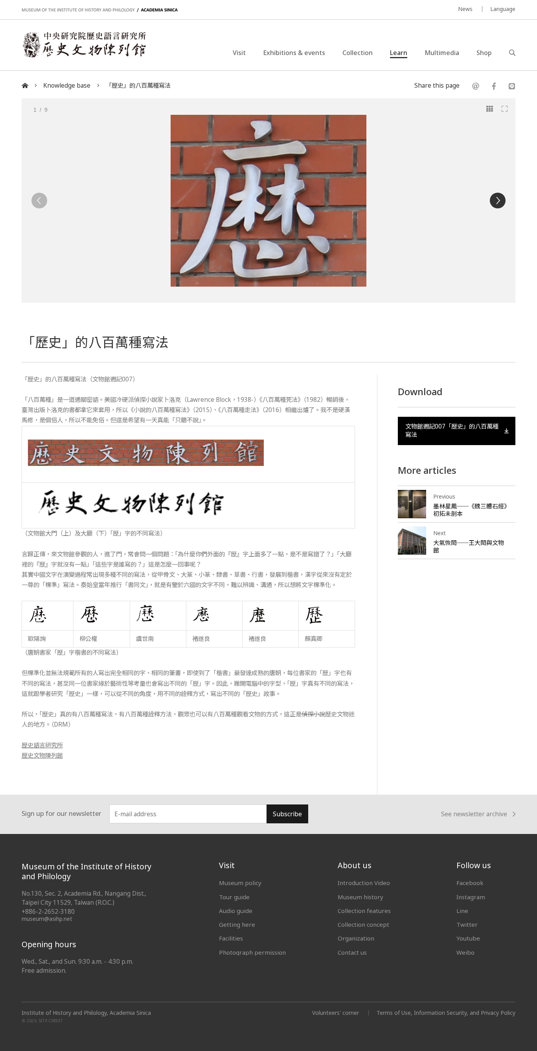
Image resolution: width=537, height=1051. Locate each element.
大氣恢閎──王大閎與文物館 (468, 546)
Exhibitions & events (294, 52)
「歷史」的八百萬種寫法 (138, 85)
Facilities (231, 938)
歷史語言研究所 (42, 745)
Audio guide (235, 911)
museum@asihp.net (47, 918)
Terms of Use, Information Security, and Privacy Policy (446, 1012)
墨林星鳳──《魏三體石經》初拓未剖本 (470, 509)
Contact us (352, 952)
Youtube (468, 938)
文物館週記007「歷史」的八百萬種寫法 (451, 430)
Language (502, 9)
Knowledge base (66, 85)
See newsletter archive (474, 814)
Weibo (465, 952)
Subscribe (287, 814)
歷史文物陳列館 (42, 755)
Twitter (467, 924)
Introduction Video (364, 883)
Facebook (470, 883)
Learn (398, 52)
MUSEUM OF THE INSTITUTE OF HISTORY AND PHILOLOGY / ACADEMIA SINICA (100, 10)
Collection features (364, 911)
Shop (484, 52)
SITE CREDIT (51, 1021)
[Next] (498, 200)
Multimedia (442, 52)
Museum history (360, 897)
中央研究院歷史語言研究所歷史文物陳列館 (84, 44)
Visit (239, 52)
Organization (356, 938)
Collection (357, 52)
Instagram (470, 897)
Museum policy (240, 883)
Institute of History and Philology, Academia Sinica (86, 1013)
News (465, 9)
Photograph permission (252, 952)
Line (462, 911)
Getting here (237, 924)
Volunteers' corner (335, 1012)
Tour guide (234, 897)
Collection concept (363, 924)
